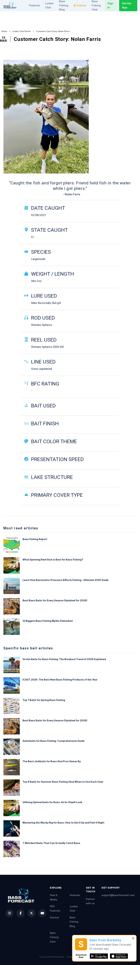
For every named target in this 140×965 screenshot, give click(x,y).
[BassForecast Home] (10, 5)
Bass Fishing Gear (54, 937)
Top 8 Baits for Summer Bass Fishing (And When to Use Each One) (63, 781)
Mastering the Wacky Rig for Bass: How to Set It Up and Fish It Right (63, 822)
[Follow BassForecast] (9, 913)
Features (34, 5)
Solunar (81, 5)
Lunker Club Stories (21, 31)
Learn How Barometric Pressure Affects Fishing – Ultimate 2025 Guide (66, 580)
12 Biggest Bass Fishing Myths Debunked (48, 620)
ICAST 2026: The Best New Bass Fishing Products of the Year (60, 679)
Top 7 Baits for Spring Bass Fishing (44, 700)
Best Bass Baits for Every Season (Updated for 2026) (55, 600)
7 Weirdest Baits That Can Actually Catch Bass (51, 843)
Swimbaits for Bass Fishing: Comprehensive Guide (54, 740)
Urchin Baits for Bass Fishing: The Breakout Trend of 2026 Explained (64, 659)
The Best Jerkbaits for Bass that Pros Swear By (52, 761)
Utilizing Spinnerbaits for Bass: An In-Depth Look (52, 802)
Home (4, 31)
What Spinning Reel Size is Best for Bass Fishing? (53, 559)
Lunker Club (49, 5)
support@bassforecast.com (118, 895)
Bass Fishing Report (35, 539)
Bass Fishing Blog (74, 922)
